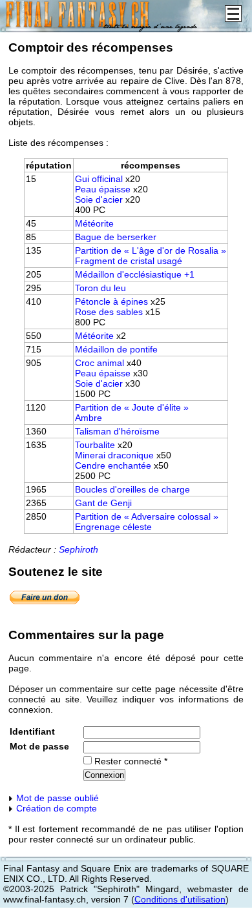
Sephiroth (78, 549)
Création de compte (55, 808)
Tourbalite (95, 445)
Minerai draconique (114, 455)
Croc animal (99, 363)
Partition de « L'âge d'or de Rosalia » (150, 250)
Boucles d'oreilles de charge (132, 489)
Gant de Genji (103, 503)
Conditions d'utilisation (180, 899)
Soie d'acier (99, 199)
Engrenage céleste (113, 527)
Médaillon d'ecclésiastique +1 (134, 274)
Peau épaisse (103, 189)
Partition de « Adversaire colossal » (146, 516)
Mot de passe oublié (56, 798)
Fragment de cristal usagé (128, 261)
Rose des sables (109, 312)
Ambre (88, 418)
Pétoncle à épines (111, 301)
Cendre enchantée (113, 465)
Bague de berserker (115, 237)
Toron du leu (100, 288)
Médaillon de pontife (116, 349)
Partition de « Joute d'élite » (132, 407)
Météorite (94, 223)
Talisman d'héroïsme (117, 431)
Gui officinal (99, 179)
